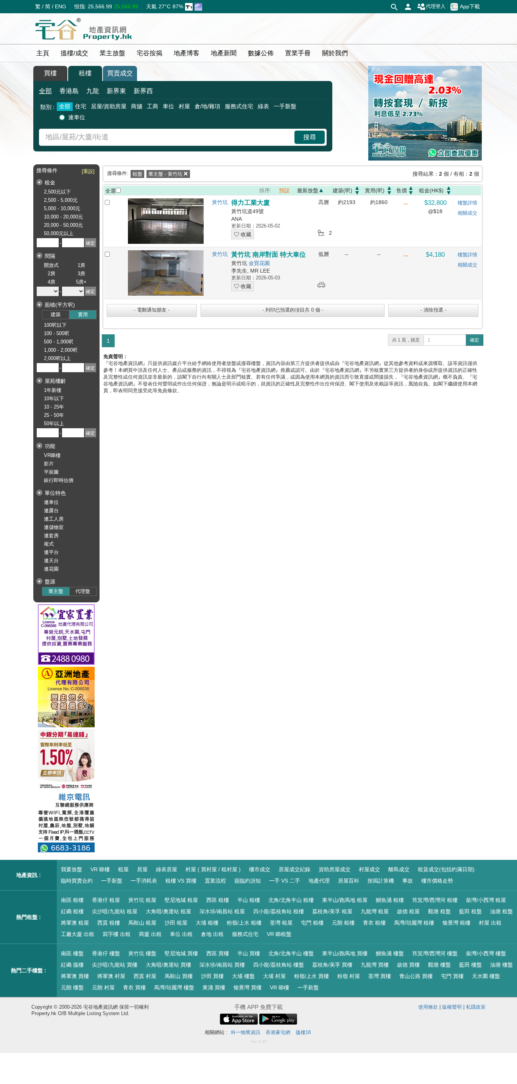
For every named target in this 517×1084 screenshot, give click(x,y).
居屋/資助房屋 (108, 106)
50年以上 (54, 423)
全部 (45, 91)
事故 (407, 881)
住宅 (80, 106)
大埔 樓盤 (243, 976)
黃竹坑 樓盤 (142, 953)
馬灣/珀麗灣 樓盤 (174, 987)
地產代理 (319, 881)
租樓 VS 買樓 (180, 881)
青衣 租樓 (374, 923)
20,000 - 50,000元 (63, 225)
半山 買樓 (248, 953)
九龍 (92, 91)
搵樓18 (303, 1032)
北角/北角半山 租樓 (291, 900)
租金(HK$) (431, 190)
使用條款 (428, 1007)
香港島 (69, 91)
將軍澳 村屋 (111, 976)
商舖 (136, 106)
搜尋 (309, 137)
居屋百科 (348, 881)
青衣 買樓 (134, 987)
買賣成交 (120, 73)
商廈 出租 (150, 934)
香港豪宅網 (278, 1032)
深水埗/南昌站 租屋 (222, 911)
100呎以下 (55, 325)
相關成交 (467, 213)
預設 (284, 190)
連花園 (51, 569)
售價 (401, 190)
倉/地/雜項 (207, 106)
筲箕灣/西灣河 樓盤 (435, 953)
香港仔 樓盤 (106, 953)
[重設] (88, 171)
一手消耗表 (144, 881)
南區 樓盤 (72, 953)
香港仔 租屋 (106, 900)
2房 (51, 273)
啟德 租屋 (408, 911)
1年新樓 (52, 390)
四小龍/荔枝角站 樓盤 (278, 965)
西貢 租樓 (108, 923)
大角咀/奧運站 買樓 (168, 965)
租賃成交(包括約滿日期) (446, 869)
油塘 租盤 (501, 911)
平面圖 (51, 472)
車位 (168, 106)
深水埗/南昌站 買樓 (222, 965)
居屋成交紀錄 (294, 869)
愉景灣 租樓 (456, 923)
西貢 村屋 (145, 976)
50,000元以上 (58, 233)
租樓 (85, 73)
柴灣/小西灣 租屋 (486, 900)
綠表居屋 (166, 869)
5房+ (81, 282)
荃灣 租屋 (281, 923)
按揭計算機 (381, 881)
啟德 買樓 (408, 965)
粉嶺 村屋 (348, 976)
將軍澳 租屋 (75, 923)
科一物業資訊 (245, 1032)
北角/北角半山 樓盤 (291, 953)
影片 (49, 463)
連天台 (51, 560)
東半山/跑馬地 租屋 (345, 900)
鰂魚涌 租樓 (390, 900)
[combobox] (167, 137)
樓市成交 (259, 869)
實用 (83, 314)
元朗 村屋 (103, 987)
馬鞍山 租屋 (142, 923)
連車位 (76, 117)
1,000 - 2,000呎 (61, 350)
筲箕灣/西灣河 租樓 (435, 900)
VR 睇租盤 (279, 934)
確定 (474, 340)
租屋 (123, 869)
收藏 (245, 234)
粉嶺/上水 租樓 (244, 923)
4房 (51, 282)
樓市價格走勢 (437, 881)
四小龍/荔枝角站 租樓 (278, 911)
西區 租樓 (217, 900)
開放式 (51, 265)
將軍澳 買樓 (75, 976)
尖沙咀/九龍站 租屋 (114, 911)
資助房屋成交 (334, 869)
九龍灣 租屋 (375, 911)
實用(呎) (375, 190)
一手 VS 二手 (284, 881)
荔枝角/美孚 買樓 (332, 965)
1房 (81, 265)
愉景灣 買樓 (248, 987)
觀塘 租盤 (439, 911)
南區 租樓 (72, 900)
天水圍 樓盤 (486, 976)
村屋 (184, 106)
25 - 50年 (54, 415)
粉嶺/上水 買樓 (311, 976)
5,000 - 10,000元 (62, 208)
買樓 (50, 73)
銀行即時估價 (58, 480)
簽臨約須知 (247, 881)
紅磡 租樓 (72, 911)
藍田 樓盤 (470, 965)
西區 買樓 (217, 953)
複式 (49, 544)
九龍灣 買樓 (375, 965)
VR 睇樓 (100, 869)
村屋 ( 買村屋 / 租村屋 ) (213, 869)
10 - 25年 (54, 407)
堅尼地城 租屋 (181, 900)
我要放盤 (71, 869)
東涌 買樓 (213, 987)
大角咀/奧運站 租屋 (168, 911)
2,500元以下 (57, 192)
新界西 (143, 91)
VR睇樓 (52, 455)
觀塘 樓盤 (439, 965)
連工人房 (54, 519)
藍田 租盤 (470, 911)
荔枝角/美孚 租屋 (332, 911)
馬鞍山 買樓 (179, 976)
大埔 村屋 (274, 976)
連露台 (51, 510)
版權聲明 (452, 1007)
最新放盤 (307, 190)
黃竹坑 (220, 202)
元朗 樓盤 (72, 987)
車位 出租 (181, 934)
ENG (60, 6)
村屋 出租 (490, 923)
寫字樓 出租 (117, 934)
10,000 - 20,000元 (63, 217)
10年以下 (54, 398)
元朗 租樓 (343, 923)
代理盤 (82, 591)
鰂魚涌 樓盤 (390, 953)
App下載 (470, 6)
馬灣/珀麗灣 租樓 (414, 923)
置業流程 (215, 881)
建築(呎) (342, 190)
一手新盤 (285, 106)
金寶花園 (259, 263)
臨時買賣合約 (77, 881)
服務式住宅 (239, 106)
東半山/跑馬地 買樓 (345, 953)
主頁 (42, 53)
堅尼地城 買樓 (181, 953)
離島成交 (399, 869)
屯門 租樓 (312, 923)
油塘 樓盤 (501, 965)
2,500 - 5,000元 (61, 200)
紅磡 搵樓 (72, 965)
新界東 (116, 91)
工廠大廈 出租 (77, 934)
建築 (56, 314)
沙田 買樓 (212, 976)
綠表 (263, 106)
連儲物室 (54, 527)
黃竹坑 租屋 (142, 900)
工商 (152, 106)
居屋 (142, 869)
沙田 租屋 (176, 923)
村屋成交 (369, 869)
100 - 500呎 (56, 333)
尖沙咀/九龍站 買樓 (114, 965)
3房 (81, 273)
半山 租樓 (248, 900)
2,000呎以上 (57, 358)
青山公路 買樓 (416, 976)
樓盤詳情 (467, 203)
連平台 (51, 552)
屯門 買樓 (452, 976)
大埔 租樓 (207, 923)
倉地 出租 (212, 934)
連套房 (51, 535)
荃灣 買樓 (379, 976)
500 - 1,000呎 (58, 342)
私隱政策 (476, 1007)
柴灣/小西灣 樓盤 (486, 953)
